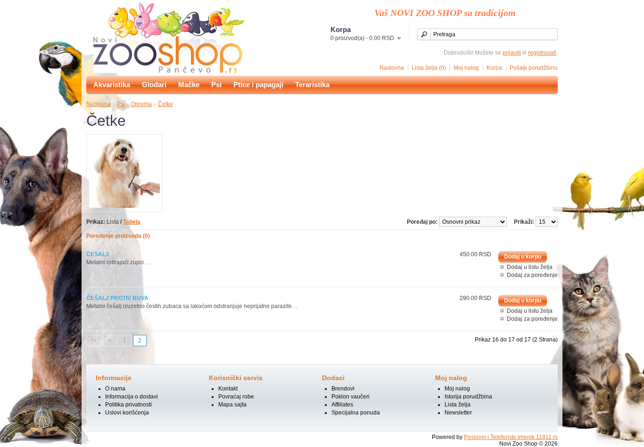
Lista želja (458, 404)
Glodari (154, 85)
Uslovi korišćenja (127, 412)
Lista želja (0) (429, 68)
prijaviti (512, 52)
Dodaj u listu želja (530, 267)
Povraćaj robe (236, 396)
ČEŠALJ (97, 254)
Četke (165, 104)
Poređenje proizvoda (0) (118, 236)
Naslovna (392, 68)
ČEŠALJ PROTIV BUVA (117, 298)
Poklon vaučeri (350, 396)
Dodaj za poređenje (532, 275)
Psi (216, 85)
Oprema (141, 104)
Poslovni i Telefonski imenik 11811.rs (511, 437)
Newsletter (458, 412)
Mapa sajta (232, 404)
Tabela (131, 222)
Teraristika (312, 85)
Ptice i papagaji (258, 85)
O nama (115, 388)
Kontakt (228, 388)
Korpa (494, 68)
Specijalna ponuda (355, 412)
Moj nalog (466, 68)
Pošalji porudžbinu (534, 68)
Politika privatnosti (128, 404)
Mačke (188, 85)
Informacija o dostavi (131, 396)
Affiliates (342, 404)
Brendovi (343, 388)
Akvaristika (111, 85)
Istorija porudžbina (468, 396)
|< (93, 340)
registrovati (542, 52)
